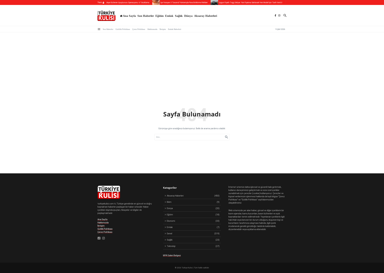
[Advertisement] (192, 55)
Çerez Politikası (138, 29)
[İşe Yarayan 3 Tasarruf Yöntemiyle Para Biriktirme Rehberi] (153, 2)
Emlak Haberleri (174, 29)
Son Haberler (145, 15)
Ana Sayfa (102, 219)
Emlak (169, 15)
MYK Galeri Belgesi (172, 255)
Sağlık (179, 15)
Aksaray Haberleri (205, 15)
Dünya (188, 15)
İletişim (163, 29)
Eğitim (159, 15)
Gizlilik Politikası (123, 29)
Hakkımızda (152, 29)
